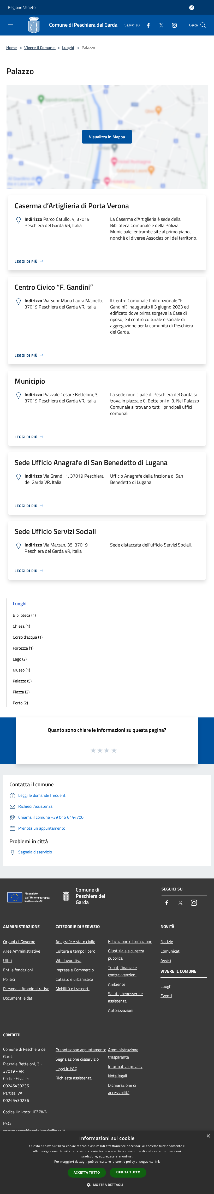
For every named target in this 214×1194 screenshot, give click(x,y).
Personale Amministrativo (26, 988)
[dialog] (107, 1162)
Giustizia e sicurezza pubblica (126, 954)
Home (11, 47)
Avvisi (165, 960)
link (157, 1161)
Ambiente (116, 984)
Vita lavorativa (68, 960)
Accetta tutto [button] (87, 1172)
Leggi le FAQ (67, 1068)
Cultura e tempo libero (75, 951)
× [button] (208, 1136)
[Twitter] (159, 24)
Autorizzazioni (120, 1010)
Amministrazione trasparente (123, 1053)
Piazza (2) (21, 692)
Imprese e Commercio (75, 970)
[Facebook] (146, 24)
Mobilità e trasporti (73, 988)
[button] (107, 1184)
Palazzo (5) (22, 681)
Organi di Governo (19, 941)
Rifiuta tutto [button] (128, 1172)
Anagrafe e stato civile (75, 941)
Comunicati (170, 951)
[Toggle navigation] (10, 24)
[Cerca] (203, 25)
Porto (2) (20, 703)
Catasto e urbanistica (74, 979)
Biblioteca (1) (24, 615)
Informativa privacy (125, 1066)
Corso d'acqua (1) (28, 637)
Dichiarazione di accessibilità (122, 1089)
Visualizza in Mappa (107, 137)
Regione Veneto (21, 7)
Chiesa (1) (21, 626)
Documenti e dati (18, 998)
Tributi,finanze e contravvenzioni (122, 971)
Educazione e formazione (130, 941)
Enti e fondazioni (18, 970)
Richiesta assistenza (74, 1078)
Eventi (166, 996)
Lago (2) (20, 659)
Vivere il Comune (40, 47)
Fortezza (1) (23, 648)
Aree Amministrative (21, 951)
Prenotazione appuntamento (79, 1050)
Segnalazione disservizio (77, 1059)
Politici (9, 979)
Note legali (117, 1076)
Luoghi (68, 47)
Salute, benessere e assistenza (125, 997)
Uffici (7, 960)
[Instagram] (172, 24)
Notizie (166, 941)
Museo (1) (21, 670)
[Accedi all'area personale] (192, 8)
